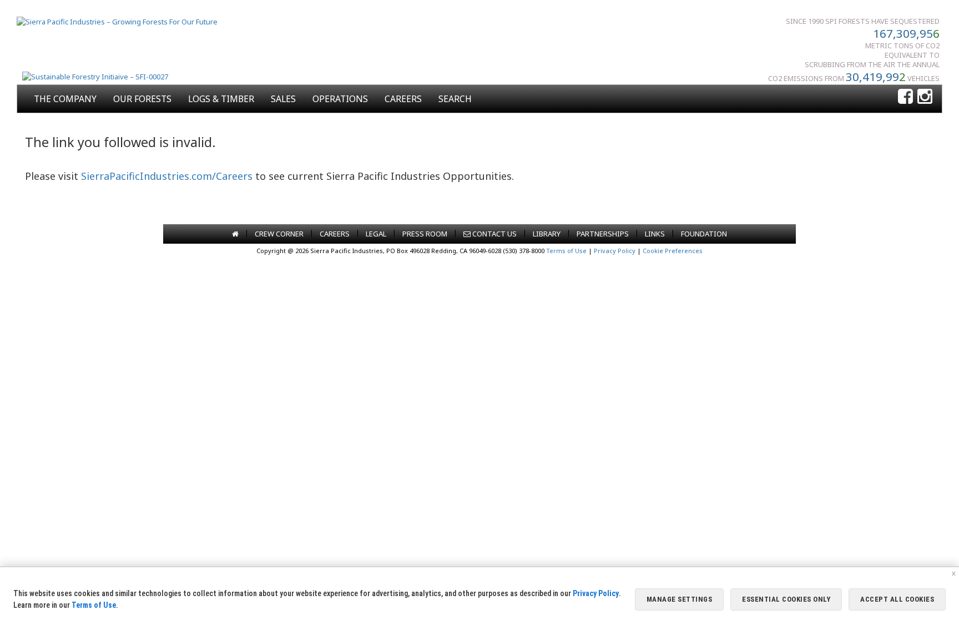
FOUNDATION (704, 234)
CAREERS (403, 99)
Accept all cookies (897, 599)
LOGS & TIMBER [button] (221, 99)
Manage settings (680, 599)
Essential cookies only (786, 599)
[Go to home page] (235, 234)
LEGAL (376, 234)
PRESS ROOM (424, 234)
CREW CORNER (279, 234)
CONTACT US (494, 234)
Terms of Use (566, 250)
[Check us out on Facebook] (905, 96)
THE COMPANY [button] (65, 99)
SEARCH (455, 99)
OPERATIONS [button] (340, 99)
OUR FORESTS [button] (142, 99)
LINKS (655, 234)
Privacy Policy (614, 250)
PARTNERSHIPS (603, 234)
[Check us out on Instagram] (924, 96)
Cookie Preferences (673, 250)
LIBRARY (547, 234)
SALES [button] (283, 99)
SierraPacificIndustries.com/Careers (167, 176)
